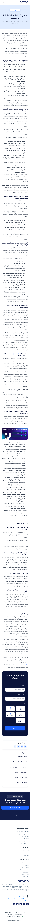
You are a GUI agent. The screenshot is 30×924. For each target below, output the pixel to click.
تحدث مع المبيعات (15, 812)
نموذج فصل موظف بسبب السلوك (18, 761)
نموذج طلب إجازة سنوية (21, 772)
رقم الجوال (22, 685)
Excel (10, 709)
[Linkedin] (17, 904)
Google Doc (20, 721)
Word (20, 715)
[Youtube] (21, 904)
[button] (25, 746)
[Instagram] (14, 904)
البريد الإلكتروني (21, 694)
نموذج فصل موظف (22, 756)
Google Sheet (10, 715)
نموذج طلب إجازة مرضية (21, 777)
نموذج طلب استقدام (22, 782)
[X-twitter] (24, 904)
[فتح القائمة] (3, 2)
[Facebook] (27, 904)
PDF (20, 709)
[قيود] (24, 2)
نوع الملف (23, 703)
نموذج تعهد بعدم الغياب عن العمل (18, 767)
